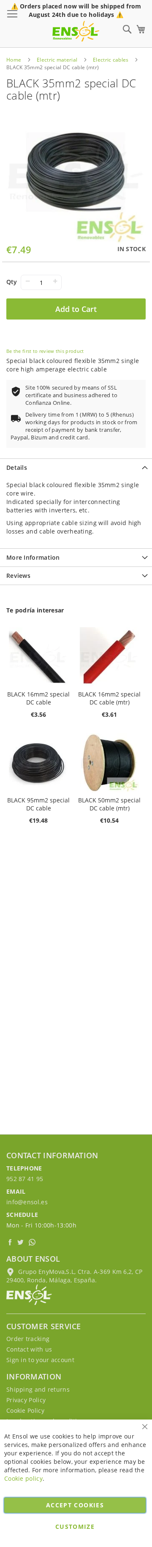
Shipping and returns (38, 1389)
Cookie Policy (25, 1410)
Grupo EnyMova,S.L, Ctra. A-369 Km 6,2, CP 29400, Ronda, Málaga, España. (74, 1276)
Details (16, 467)
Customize (75, 1527)
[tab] (76, 467)
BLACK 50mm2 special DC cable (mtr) (109, 804)
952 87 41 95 (24, 1179)
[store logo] (76, 31)
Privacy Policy (26, 1400)
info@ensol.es (27, 1202)
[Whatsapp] (33, 1242)
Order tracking (27, 1339)
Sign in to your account (40, 1360)
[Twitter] (22, 1242)
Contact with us (29, 1349)
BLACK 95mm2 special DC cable (38, 804)
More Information (33, 557)
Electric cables (111, 59)
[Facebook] (10, 1242)
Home (13, 59)
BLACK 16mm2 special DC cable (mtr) (109, 698)
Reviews (18, 576)
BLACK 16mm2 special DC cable (38, 698)
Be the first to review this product (45, 351)
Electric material (57, 59)
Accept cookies (75, 1505)
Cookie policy (23, 1478)
